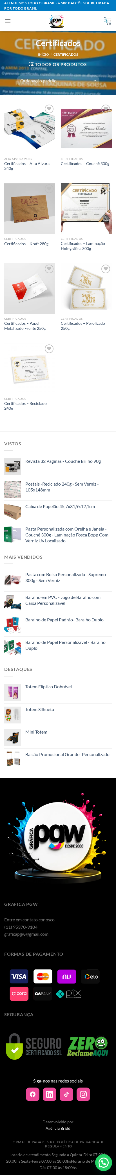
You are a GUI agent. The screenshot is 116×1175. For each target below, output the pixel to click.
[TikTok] (66, 1094)
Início (43, 54)
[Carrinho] (107, 21)
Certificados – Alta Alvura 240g (27, 166)
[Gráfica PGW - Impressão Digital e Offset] (57, 21)
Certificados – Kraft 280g (26, 244)
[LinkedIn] (49, 1094)
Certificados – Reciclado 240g (25, 406)
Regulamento (58, 1146)
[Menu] (7, 21)
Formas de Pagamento (32, 1142)
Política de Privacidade (80, 1142)
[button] (103, 1162)
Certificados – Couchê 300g (85, 163)
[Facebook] (32, 1094)
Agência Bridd (58, 1128)
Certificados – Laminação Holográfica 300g (83, 246)
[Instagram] (83, 1094)
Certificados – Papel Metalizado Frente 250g (25, 326)
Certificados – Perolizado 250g (83, 326)
